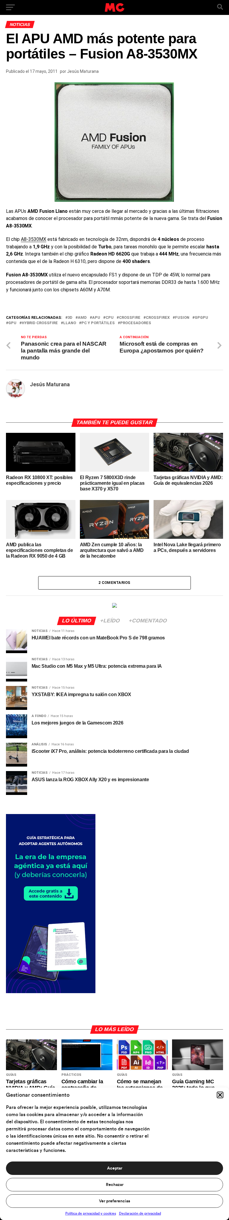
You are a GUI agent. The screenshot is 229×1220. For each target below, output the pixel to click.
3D (70, 318)
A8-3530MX (33, 239)
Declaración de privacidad (140, 1213)
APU (96, 318)
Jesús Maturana (83, 71)
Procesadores (135, 323)
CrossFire (129, 318)
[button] (220, 1095)
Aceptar (114, 1168)
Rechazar (114, 1185)
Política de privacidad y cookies (90, 1213)
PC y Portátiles (98, 323)
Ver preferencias (114, 1201)
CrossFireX (158, 318)
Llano (69, 323)
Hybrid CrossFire (40, 323)
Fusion (182, 318)
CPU (110, 318)
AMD (82, 318)
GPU (12, 323)
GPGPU (201, 318)
